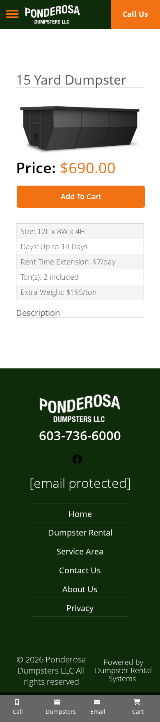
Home (80, 514)
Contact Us (80, 570)
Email (97, 711)
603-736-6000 (80, 436)
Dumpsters (60, 711)
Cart (137, 711)
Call (17, 711)
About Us (80, 589)
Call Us (135, 14)
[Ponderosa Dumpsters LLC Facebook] (77, 459)
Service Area (80, 551)
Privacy (80, 608)
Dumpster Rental (80, 532)
